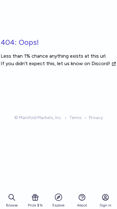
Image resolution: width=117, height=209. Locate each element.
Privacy (96, 117)
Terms (75, 117)
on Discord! (97, 63)
